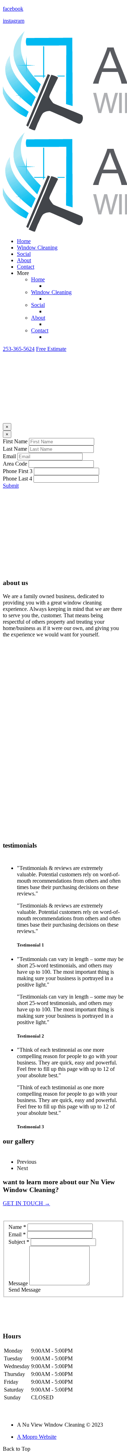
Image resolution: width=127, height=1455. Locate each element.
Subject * (18, 1242)
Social (24, 254)
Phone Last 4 (17, 479)
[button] (19, 349)
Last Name (15, 449)
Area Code (15, 464)
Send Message (24, 1290)
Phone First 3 (17, 471)
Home (24, 241)
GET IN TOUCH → (26, 1203)
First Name (15, 441)
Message (18, 1283)
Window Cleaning (37, 248)
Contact (25, 267)
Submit (11, 486)
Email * (17, 1234)
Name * (17, 1227)
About (24, 260)
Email (9, 456)
